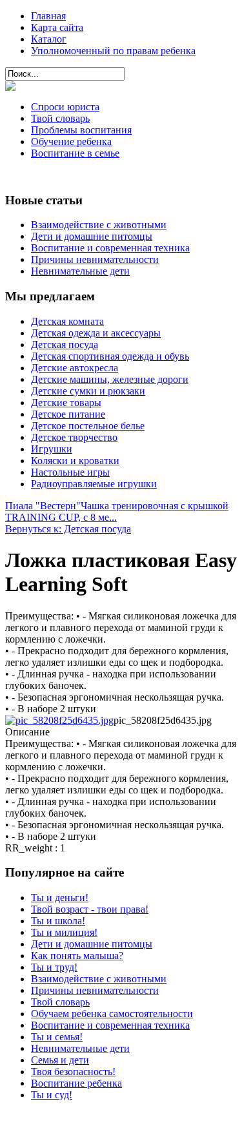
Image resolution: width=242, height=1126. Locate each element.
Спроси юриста (65, 106)
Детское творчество (74, 437)
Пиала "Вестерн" (43, 505)
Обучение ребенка (71, 141)
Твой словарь (60, 118)
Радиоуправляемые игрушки (94, 483)
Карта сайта (57, 27)
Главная (48, 15)
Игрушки (51, 448)
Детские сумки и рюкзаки (88, 390)
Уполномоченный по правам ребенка (113, 50)
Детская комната (67, 321)
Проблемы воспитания (81, 129)
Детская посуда (64, 344)
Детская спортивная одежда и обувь (110, 356)
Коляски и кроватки (75, 460)
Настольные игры (70, 472)
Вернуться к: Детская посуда (68, 528)
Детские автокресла (74, 367)
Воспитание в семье (75, 153)
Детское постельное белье (88, 425)
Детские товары (66, 402)
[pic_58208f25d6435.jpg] (59, 720)
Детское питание (68, 414)
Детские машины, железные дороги (109, 379)
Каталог (48, 39)
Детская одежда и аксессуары (96, 332)
